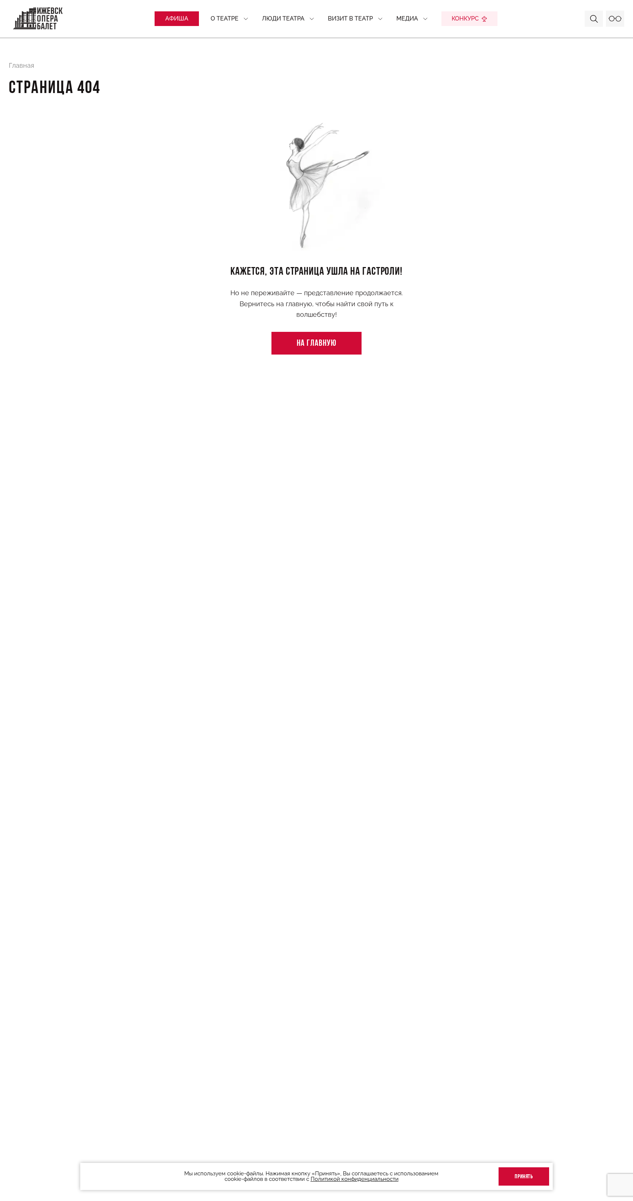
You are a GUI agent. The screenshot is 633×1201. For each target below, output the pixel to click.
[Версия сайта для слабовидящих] (615, 19)
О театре (224, 18)
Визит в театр (350, 18)
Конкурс (465, 18)
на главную (316, 343)
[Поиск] (594, 19)
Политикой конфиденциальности (355, 1179)
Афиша (176, 18)
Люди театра (283, 18)
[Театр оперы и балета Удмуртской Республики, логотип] (38, 19)
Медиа (407, 18)
